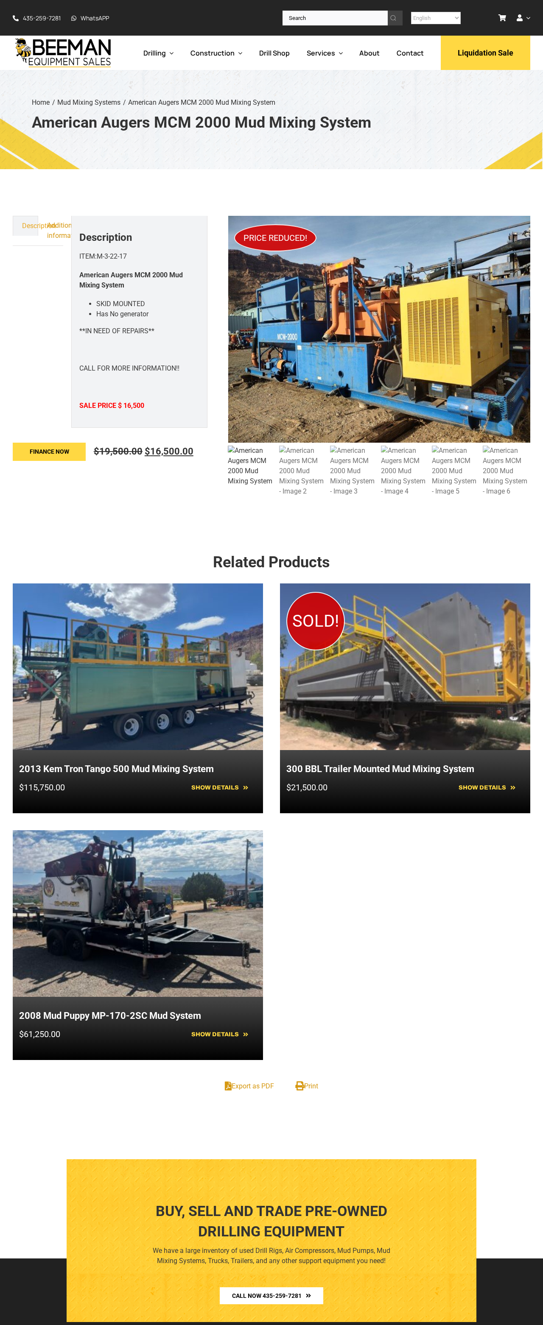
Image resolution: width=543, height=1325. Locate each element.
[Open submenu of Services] (339, 53)
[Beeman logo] (64, 40)
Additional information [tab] (55, 230)
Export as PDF (253, 1086)
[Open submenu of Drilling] (170, 53)
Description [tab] (30, 226)
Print (311, 1086)
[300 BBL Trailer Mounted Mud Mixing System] (405, 588)
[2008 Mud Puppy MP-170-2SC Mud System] (138, 835)
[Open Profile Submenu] (526, 17)
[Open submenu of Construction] (238, 53)
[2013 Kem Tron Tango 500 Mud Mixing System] (138, 588)
